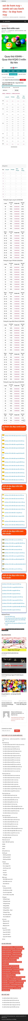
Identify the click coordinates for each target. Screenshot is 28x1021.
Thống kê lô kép (6, 903)
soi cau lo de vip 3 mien (6, 973)
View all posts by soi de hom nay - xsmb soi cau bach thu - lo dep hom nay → (18, 719)
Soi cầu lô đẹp (4, 982)
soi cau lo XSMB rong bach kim (19, 976)
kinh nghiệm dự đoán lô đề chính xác (9, 960)
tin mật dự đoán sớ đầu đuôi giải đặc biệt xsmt (13, 808)
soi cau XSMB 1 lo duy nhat (16, 978)
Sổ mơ (3, 939)
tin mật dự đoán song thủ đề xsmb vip (11, 786)
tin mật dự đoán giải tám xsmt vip (10, 802)
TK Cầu (4, 886)
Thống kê (5, 874)
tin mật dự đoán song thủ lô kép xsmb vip (12, 788)
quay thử (13, 629)
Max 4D (5, 872)
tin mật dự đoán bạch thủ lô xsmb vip (11, 753)
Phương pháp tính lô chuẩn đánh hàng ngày (10, 965)
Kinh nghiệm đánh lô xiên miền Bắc (8, 961)
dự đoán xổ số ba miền (6, 950)
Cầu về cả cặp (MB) (7, 892)
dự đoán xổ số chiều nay (16, 950)
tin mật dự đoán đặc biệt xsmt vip (10, 799)
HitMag (14, 1019)
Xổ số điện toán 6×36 (7, 879)
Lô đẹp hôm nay (5, 963)
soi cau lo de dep (15, 967)
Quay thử (4, 928)
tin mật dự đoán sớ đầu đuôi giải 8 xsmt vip (12, 806)
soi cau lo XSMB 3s (16, 973)
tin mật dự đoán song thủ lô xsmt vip (11, 810)
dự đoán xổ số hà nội (17, 952)
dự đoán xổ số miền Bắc (16, 954)
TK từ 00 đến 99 (6, 916)
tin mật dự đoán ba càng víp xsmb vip (11, 746)
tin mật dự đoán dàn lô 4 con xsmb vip (11, 771)
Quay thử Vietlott (7, 936)
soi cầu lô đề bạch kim (19, 982)
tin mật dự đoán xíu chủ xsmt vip (10, 813)
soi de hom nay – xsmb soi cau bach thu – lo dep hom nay (13, 10)
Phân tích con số (6, 839)
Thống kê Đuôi (6, 907)
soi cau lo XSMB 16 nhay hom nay (8, 975)
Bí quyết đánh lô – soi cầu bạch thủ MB (11, 694)
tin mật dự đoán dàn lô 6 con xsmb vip (11, 775)
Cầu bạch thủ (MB (7, 888)
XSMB (3, 844)
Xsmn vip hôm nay (6, 815)
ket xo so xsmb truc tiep (13, 958)
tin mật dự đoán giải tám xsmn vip (10, 824)
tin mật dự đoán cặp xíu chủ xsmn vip (11, 819)
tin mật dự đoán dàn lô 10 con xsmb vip (11, 768)
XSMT (3, 848)
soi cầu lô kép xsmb (21, 980)
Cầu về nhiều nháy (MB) (8, 894)
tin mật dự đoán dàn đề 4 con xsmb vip (11, 757)
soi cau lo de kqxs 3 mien (18, 969)
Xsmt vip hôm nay (6, 793)
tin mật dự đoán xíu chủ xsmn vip (10, 835)
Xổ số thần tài (6, 883)
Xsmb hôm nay (5, 742)
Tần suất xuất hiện (7, 914)
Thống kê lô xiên (6, 901)
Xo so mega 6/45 (6, 866)
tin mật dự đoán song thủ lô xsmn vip (11, 832)
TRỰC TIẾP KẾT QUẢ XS (8, 842)
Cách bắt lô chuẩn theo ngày (7, 946)
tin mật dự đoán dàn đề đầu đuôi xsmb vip (12, 766)
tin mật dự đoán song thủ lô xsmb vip (11, 790)
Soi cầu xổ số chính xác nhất (7, 988)
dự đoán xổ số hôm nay (6, 954)
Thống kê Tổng (6, 912)
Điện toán (4, 877)
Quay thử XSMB (6, 930)
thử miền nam (5, 630)
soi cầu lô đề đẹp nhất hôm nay (16, 984)
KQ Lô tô (4, 919)
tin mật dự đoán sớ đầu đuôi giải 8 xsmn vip (12, 828)
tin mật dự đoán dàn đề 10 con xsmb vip (12, 764)
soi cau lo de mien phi (6, 971)
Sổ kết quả (4, 853)
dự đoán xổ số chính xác (6, 952)
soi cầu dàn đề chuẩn (12, 980)
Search (17, 730)
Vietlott (4, 861)
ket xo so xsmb (5, 958)
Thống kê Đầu (6, 905)
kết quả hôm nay (6, 850)
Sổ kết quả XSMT (7, 857)
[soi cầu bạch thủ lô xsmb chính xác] (14, 651)
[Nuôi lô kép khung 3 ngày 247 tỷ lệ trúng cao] (14, 673)
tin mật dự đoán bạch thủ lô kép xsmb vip (12, 751)
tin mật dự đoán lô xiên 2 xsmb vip (10, 779)
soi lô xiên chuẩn (17, 988)
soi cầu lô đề (11, 982)
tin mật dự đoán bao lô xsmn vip (10, 817)
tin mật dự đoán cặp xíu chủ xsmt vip (11, 797)
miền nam (8, 629)
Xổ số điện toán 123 (7, 881)
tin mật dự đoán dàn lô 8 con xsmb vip (11, 777)
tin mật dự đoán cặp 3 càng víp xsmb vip (12, 755)
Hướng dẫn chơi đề (6, 837)
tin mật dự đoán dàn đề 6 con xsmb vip (11, 760)
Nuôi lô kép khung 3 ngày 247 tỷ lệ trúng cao (12, 675)
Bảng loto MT (6, 923)
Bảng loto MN (6, 925)
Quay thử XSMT (6, 934)
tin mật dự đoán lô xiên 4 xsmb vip (10, 784)
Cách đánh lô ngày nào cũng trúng (8, 948)
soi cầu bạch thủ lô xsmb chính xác (10, 653)
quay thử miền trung (10, 616)
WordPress (9, 1019)
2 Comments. (8, 31)
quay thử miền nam (19, 629)
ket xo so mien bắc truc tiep (16, 956)
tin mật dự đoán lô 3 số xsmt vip (10, 804)
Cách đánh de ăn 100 (18, 946)
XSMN (3, 846)
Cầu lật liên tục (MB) (7, 890)
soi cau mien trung (5, 978)
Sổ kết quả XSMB (7, 854)
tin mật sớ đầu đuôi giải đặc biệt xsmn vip (12, 830)
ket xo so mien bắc (5, 956)
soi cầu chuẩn (4, 980)
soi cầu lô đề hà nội (6, 984)
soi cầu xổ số (20, 986)
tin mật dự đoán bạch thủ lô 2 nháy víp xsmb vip (13, 744)
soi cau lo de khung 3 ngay (7, 969)
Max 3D (5, 870)
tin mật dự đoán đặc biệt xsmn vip (10, 821)
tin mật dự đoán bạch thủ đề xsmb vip (11, 749)
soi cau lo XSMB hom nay (7, 976)
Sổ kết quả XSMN (7, 859)
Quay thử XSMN (6, 932)
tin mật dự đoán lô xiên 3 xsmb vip (10, 782)
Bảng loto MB (6, 921)
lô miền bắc (19, 961)
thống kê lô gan (6, 899)
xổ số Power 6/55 (7, 868)
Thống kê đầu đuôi (5, 990)
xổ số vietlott (6, 863)
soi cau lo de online (15, 971)
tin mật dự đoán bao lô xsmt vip (10, 795)
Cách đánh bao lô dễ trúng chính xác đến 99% (15, 618)
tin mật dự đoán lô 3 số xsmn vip (10, 826)
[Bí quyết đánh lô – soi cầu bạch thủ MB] (14, 692)
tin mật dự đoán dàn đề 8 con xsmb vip (11, 762)
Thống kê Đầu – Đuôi (7, 910)
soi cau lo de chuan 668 (6, 967)
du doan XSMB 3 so (20, 948)
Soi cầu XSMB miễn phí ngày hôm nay (9, 986)
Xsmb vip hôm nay (6, 773)
